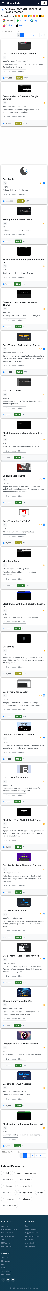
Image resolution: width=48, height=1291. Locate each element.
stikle (5, 270)
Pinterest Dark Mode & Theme (18, 734)
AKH (4, 227)
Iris (4, 1051)
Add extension (30, 1243)
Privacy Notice (6, 1274)
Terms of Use (6, 1271)
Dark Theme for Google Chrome (19, 53)
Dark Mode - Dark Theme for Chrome (22, 865)
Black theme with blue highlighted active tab (24, 605)
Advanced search (31, 1229)
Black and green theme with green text (23, 1124)
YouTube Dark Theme (14, 475)
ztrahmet (6, 398)
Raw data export (7, 1246)
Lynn (4, 529)
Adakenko (6, 312)
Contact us (5, 1268)
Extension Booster (7, 1236)
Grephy (5, 187)
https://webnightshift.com (12, 1008)
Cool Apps (6, 654)
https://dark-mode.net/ (11, 873)
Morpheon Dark (11, 561)
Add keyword (30, 1246)
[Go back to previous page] (2, 10)
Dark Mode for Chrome (14, 910)
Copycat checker (31, 1233)
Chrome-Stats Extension (10, 1229)
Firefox (8, 25)
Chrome (9, 20)
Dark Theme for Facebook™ (17, 777)
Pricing (27, 1226)
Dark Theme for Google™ (15, 692)
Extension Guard (7, 1233)
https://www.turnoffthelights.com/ (15, 61)
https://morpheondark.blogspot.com (16, 569)
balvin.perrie (7, 785)
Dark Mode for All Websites (17, 1083)
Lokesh (5, 742)
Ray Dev (6, 828)
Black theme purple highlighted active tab (22, 434)
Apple (21, 25)
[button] (3, 3)
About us (4, 1257)
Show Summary (11, 840)
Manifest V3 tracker (32, 1236)
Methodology (6, 1261)
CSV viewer (29, 1239)
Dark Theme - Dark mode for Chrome (22, 345)
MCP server (5, 1243)
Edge (35, 20)
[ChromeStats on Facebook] (8, 1280)
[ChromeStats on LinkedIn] (3, 1280)
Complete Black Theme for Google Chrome (20, 97)
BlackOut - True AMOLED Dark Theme (22, 820)
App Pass (4, 1226)
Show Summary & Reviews (15, 71)
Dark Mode (8, 179)
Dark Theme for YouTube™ (16, 521)
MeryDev (6, 483)
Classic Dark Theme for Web (17, 1001)
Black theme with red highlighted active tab (23, 260)
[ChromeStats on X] (13, 1280)
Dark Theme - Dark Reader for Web (21, 955)
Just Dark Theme (12, 390)
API (2, 1239)
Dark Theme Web (9, 963)
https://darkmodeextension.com (14, 1091)
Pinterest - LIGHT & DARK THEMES (21, 1043)
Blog (2, 1264)
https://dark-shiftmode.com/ (13, 353)
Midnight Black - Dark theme (17, 219)
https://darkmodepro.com (12, 918)
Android (22, 20)
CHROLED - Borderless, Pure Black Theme (21, 303)
